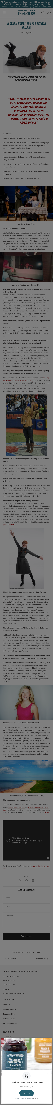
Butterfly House (9, 1019)
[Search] (43, 13)
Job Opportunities (10, 1024)
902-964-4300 (8, 994)
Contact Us (7, 1037)
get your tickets (9, 525)
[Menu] (4, 13)
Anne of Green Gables (16, 807)
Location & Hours (9, 1009)
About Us (6, 1005)
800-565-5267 (20, 994)
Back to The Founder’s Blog (26, 952)
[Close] (48, 1041)
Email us (6, 989)
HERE (47, 813)
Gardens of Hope (9, 1014)
